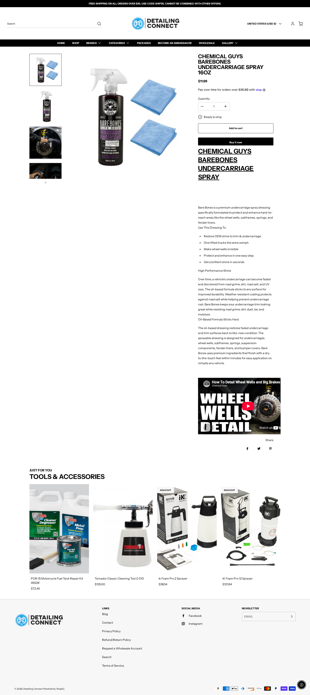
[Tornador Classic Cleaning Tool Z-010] (123, 528)
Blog (105, 614)
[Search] (97, 24)
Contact (107, 622)
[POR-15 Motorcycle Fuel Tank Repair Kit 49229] (59, 528)
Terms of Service (113, 665)
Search (107, 657)
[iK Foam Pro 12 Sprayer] (251, 528)
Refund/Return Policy (116, 640)
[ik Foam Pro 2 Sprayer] (187, 528)
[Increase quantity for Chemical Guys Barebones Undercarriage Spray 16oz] (225, 106)
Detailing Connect (33, 688)
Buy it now (235, 142)
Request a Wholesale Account (122, 648)
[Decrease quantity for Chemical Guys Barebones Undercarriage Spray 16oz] (202, 106)
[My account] (291, 24)
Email (248, 616)
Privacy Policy (111, 631)
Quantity (204, 98)
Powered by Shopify (54, 688)
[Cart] (299, 24)
